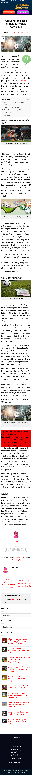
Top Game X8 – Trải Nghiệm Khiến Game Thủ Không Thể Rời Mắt (19, 669)
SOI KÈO (16, 18)
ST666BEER (9, 772)
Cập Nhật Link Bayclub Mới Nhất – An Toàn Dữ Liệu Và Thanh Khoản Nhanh (18, 641)
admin (26, 32)
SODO (15, 770)
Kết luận (7, 115)
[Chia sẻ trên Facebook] (10, 550)
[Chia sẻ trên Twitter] (14, 550)
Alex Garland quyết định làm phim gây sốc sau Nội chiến (24, 583)
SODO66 (24, 770)
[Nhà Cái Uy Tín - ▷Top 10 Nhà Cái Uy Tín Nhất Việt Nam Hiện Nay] (22, 6)
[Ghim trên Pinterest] (22, 550)
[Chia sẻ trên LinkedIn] (25, 550)
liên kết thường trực (16, 560)
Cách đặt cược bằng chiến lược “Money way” (15, 111)
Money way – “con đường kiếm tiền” (14, 103)
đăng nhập (14, 600)
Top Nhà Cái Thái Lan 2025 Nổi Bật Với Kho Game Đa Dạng (18, 678)
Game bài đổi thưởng (20, 772)
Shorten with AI (10, 271)
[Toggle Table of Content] (27, 99)
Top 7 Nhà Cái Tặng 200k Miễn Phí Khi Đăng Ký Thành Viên (18, 722)
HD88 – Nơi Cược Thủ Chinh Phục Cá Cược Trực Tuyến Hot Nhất (18, 705)
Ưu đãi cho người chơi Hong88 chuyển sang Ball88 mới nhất (18, 650)
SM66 (10, 770)
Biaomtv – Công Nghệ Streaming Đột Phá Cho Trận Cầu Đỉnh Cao (18, 695)
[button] (7, 6)
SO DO (19, 770)
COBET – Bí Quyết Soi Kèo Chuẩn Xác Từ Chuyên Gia (18, 713)
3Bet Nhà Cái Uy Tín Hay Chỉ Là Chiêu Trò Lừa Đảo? (18, 687)
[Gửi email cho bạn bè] (18, 550)
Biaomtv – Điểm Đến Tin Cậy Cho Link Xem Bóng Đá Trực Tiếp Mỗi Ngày (19, 660)
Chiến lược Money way (11, 107)
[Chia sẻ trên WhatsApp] (6, 550)
